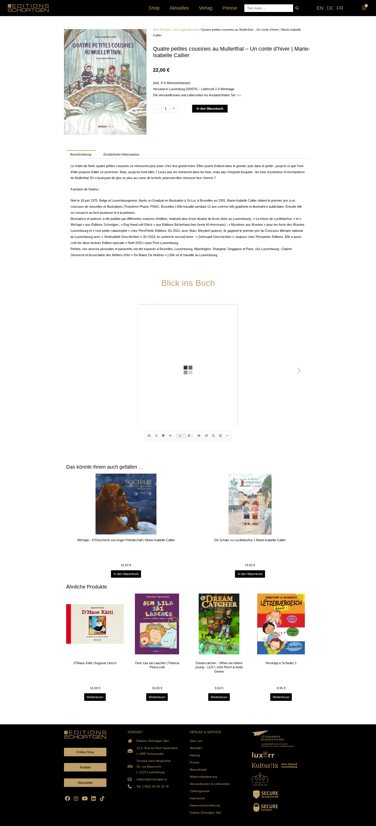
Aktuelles (179, 8)
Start (156, 29)
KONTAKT (135, 732)
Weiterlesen (95, 697)
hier (238, 95)
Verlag (205, 8)
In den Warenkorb (209, 108)
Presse (229, 8)
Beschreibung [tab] (80, 154)
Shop (153, 8)
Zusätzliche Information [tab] (121, 154)
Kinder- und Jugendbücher (180, 29)
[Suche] (297, 8)
